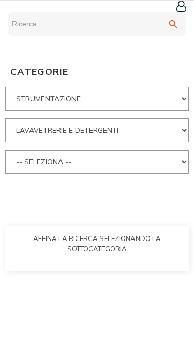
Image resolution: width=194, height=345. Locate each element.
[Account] (181, 6)
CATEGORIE (39, 72)
